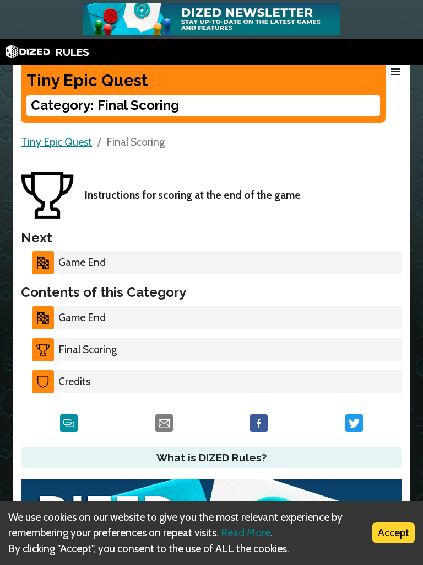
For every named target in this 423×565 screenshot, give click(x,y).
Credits (74, 381)
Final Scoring (87, 349)
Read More (245, 532)
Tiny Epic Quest (56, 141)
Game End (82, 262)
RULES (72, 52)
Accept (393, 532)
